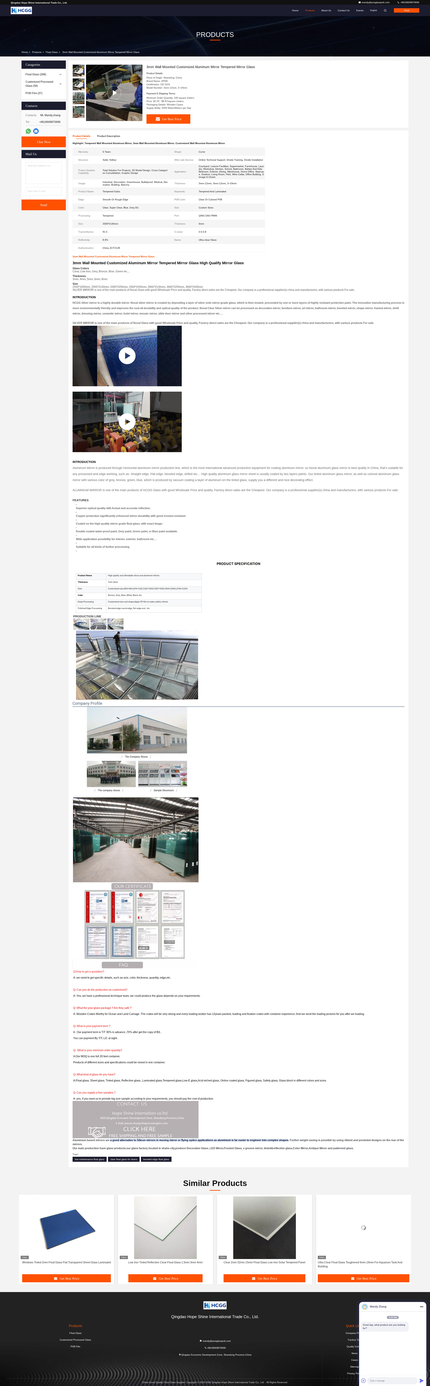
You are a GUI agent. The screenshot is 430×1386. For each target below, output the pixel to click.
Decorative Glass (197, 1148)
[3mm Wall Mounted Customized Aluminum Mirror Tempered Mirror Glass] (114, 93)
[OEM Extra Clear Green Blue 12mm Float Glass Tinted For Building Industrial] (264, 1227)
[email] (36, 131)
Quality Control (354, 1346)
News (354, 1353)
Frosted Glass (233, 1148)
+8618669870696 (409, 2)
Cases (354, 1360)
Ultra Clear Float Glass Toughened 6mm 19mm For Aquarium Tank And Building (162, 1264)
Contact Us (344, 10)
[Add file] (363, 1380)
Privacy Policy (354, 1373)
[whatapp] (28, 131)
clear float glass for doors (123, 1159)
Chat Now (44, 142)
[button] (78, 116)
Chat (406, 10)
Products (310, 10)
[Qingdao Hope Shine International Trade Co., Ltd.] (21, 10)
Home (295, 10)
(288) (36, 74)
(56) (39, 83)
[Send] (421, 1380)
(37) (34, 93)
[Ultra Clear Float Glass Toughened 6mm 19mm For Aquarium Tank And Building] (165, 1227)
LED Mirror (216, 1148)
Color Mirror (300, 1148)
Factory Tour (354, 1339)
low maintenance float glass (89, 1159)
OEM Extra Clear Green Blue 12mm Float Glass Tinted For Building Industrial (259, 1264)
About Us (326, 10)
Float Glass (52, 52)
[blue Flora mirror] (127, 356)
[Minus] (422, 1307)
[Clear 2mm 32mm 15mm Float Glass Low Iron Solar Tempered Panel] (66, 1227)
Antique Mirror (318, 1148)
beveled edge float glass (156, 1159)
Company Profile (354, 1333)
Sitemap (354, 1366)
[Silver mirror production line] (127, 422)
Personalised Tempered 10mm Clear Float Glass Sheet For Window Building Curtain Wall (363, 1264)
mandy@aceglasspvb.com (376, 2)
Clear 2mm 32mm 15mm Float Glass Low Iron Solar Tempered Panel (66, 1262)
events (359, 10)
